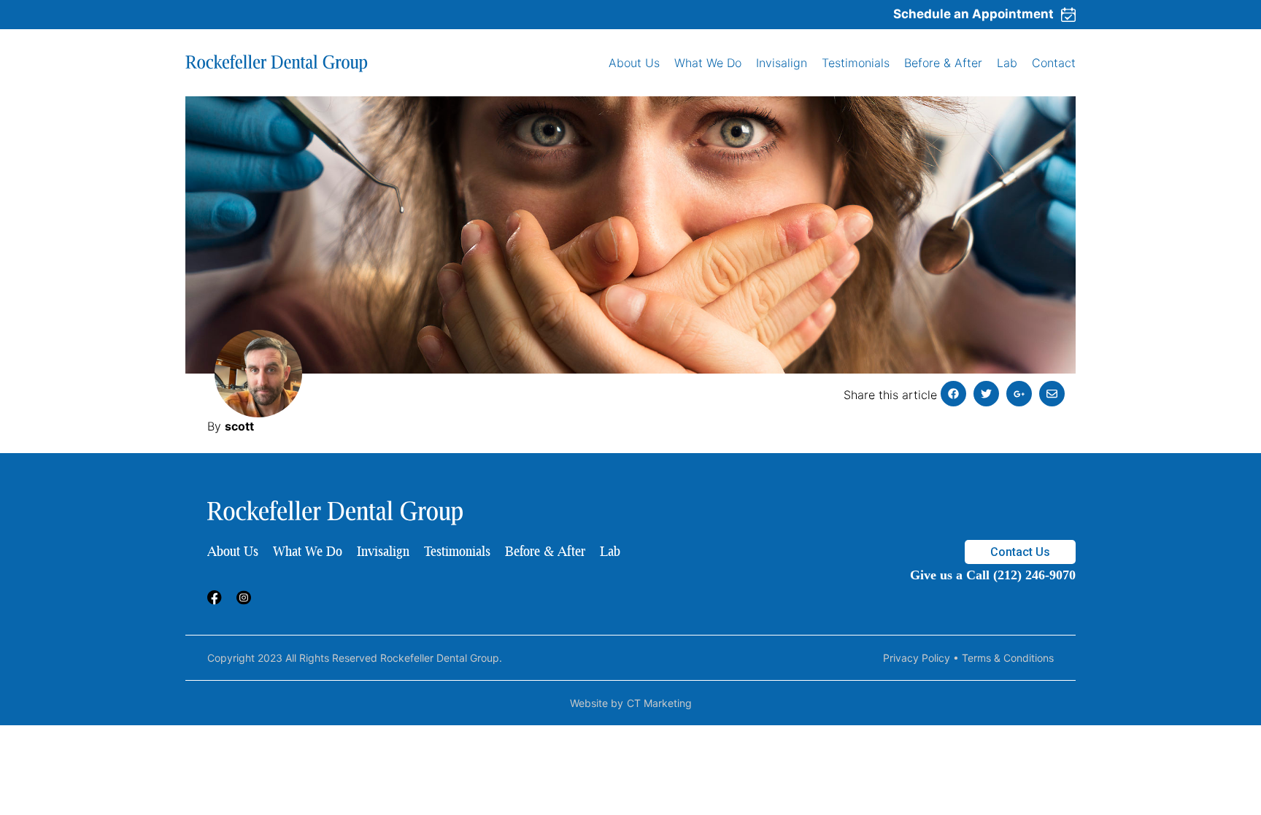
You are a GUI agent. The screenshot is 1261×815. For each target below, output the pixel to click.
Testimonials (856, 62)
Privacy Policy (916, 658)
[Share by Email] (1052, 393)
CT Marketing (659, 703)
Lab (1007, 62)
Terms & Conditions (1008, 658)
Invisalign (781, 62)
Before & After (943, 62)
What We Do (707, 62)
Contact (1054, 62)
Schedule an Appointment (973, 14)
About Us (634, 62)
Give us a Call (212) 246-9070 (993, 575)
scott (239, 426)
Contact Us (1020, 552)
